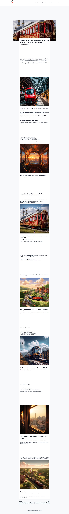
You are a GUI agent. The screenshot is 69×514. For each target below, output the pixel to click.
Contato (36, 2)
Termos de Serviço (54, 2)
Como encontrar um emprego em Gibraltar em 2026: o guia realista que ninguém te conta (43, 502)
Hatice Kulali (22, 44)
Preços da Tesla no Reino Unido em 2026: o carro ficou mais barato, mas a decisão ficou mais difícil (26, 503)
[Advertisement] (34, 14)
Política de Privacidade (42, 2)
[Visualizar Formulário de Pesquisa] (58, 3)
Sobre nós (48, 2)
